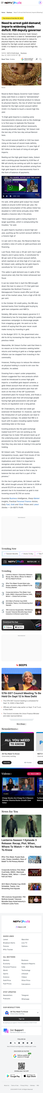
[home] (13, 2)
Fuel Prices (7, 984)
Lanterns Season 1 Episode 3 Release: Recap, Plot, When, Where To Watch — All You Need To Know (21, 845)
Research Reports (28, 964)
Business (24, 53)
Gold (13, 504)
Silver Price (26, 980)
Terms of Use (14, 1085)
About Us (6, 1085)
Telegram (25, 995)
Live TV (24, 943)
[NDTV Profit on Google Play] (13, 1076)
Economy (6, 964)
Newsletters (7, 995)
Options (24, 946)
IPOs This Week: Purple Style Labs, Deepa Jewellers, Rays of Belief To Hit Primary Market (14, 859)
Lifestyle (25, 974)
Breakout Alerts (9, 943)
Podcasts (6, 999)
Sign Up (21, 1019)
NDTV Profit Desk (13, 53)
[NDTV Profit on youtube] (27, 1043)
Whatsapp (25, 999)
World (5, 970)
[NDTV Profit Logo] (21, 921)
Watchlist (25, 939)
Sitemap (32, 1085)
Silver (21, 504)
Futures (6, 946)
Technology (26, 970)
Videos (24, 977)
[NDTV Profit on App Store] (29, 1076)
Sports (5, 974)
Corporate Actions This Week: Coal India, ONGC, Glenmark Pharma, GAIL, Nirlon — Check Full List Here (14, 873)
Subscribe (7, 762)
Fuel (8, 504)
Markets (6, 960)
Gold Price (7, 980)
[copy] (40, 59)
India (23, 967)
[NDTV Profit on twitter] (15, 1043)
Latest (36, 504)
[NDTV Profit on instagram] (19, 1043)
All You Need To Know (11, 754)
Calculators (26, 984)
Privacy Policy (24, 1085)
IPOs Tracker (8, 950)
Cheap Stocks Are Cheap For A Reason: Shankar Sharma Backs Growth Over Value (18, 800)
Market (36, 498)
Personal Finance (24, 501)
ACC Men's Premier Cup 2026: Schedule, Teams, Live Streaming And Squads (14, 886)
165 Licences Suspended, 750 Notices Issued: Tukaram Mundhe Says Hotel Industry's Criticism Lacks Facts (14, 900)
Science (6, 977)
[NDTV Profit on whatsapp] (31, 1043)
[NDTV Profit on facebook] (11, 1043)
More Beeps (21, 724)
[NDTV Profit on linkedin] (23, 1043)
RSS (38, 1085)
